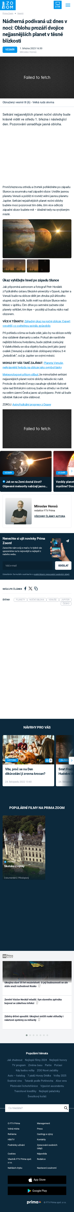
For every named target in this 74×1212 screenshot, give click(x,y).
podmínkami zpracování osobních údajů (51, 574)
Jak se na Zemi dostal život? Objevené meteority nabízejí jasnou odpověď (25, 484)
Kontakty (41, 1139)
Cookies (12, 1153)
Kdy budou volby (25, 1070)
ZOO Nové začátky (47, 1070)
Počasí (58, 1065)
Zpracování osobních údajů (47, 1147)
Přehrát (11, 862)
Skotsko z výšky (14, 866)
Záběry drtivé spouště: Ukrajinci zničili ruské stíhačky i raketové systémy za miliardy (34, 1018)
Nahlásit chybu (15, 1168)
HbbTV (11, 1139)
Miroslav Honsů (28, 52)
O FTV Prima (14, 1123)
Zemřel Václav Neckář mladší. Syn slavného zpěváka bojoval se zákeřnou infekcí (33, 1001)
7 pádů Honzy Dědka (39, 1075)
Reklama (12, 1134)
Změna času (35, 1065)
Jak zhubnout (14, 1060)
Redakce (41, 1159)
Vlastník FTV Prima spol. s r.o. (19, 1161)
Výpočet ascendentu (52, 1086)
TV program (19, 1065)
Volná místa (13, 1128)
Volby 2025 (60, 1075)
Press (40, 1128)
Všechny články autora (49, 516)
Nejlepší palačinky (49, 1091)
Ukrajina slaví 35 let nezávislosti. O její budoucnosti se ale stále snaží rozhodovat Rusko (36, 984)
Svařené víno (14, 1080)
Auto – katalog (16, 1075)
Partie (48, 1065)
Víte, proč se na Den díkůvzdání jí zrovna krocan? (25, 771)
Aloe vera (61, 1080)
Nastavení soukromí (46, 1168)
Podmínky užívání (16, 1145)
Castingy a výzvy (45, 1134)
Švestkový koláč (37, 1096)
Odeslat (63, 565)
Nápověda (42, 1153)
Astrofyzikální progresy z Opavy (31, 404)
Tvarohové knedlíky (25, 1091)
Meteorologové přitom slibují (20, 374)
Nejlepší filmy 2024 (36, 1060)
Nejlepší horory (58, 1060)
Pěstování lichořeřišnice (24, 1086)
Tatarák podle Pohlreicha (39, 1080)
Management (43, 1123)
